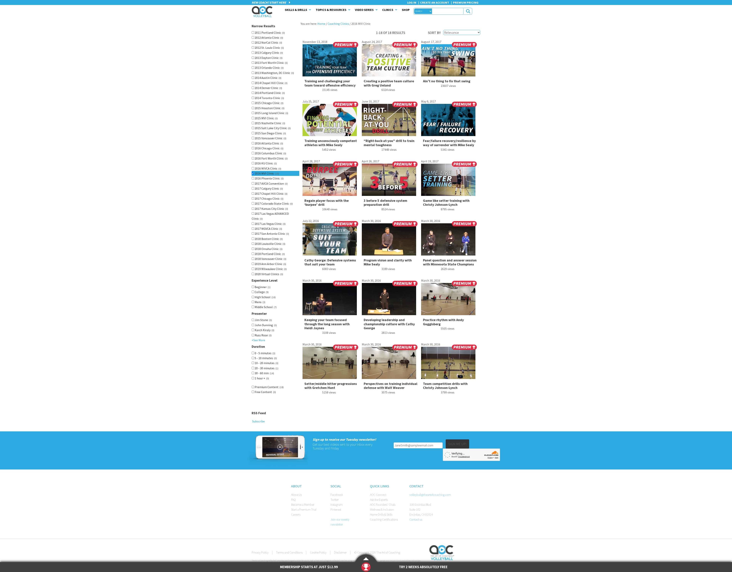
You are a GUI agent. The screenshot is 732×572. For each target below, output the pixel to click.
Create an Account (434, 2)
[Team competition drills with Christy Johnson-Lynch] (449, 364)
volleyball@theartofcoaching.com (430, 495)
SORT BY (434, 32)
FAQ (293, 500)
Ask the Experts (379, 500)
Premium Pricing (465, 2)
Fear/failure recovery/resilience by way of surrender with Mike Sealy (449, 143)
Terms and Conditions (289, 552)
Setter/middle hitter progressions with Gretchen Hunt (330, 385)
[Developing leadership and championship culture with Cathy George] (389, 300)
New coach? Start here (269, 2)
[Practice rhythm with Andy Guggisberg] (449, 300)
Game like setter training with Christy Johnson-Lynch (446, 202)
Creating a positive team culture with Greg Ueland (389, 83)
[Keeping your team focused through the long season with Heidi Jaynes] (330, 300)
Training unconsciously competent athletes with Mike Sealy (330, 143)
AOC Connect (378, 495)
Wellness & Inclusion (382, 509)
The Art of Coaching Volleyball (263, 11)
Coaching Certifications (384, 519)
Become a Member (302, 504)
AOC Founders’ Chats (382, 504)
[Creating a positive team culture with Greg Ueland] (389, 61)
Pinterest (336, 509)
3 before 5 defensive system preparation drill (385, 202)
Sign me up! (457, 444)
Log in (411, 2)
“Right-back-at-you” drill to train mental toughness (389, 143)
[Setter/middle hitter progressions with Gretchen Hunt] (330, 364)
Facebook (337, 495)
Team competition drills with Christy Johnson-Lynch (445, 385)
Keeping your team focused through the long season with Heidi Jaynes (327, 324)
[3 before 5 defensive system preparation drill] (389, 181)
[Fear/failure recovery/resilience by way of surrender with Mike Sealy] (449, 121)
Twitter (335, 500)
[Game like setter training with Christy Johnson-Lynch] (449, 181)
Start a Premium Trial (303, 509)
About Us (296, 495)
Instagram (337, 504)
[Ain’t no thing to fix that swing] (449, 61)
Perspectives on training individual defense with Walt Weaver (390, 385)
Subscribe (258, 421)
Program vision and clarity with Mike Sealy (388, 262)
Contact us (415, 519)
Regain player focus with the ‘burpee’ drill (326, 202)
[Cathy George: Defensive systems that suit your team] (330, 240)
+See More (258, 340)
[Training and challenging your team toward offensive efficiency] (330, 61)
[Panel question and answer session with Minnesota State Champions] (449, 240)
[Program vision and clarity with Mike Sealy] (389, 240)
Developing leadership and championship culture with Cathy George (389, 324)
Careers (295, 514)
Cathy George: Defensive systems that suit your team (330, 262)
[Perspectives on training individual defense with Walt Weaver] (389, 364)
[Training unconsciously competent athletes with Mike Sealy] (330, 121)
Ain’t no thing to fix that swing (446, 81)
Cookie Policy (318, 552)
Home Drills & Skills (381, 514)
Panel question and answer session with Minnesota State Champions (450, 262)
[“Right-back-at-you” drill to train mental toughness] (389, 121)
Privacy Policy (260, 552)
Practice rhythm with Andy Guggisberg (443, 322)
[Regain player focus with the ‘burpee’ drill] (330, 181)
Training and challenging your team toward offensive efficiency (330, 83)
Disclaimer (340, 552)
